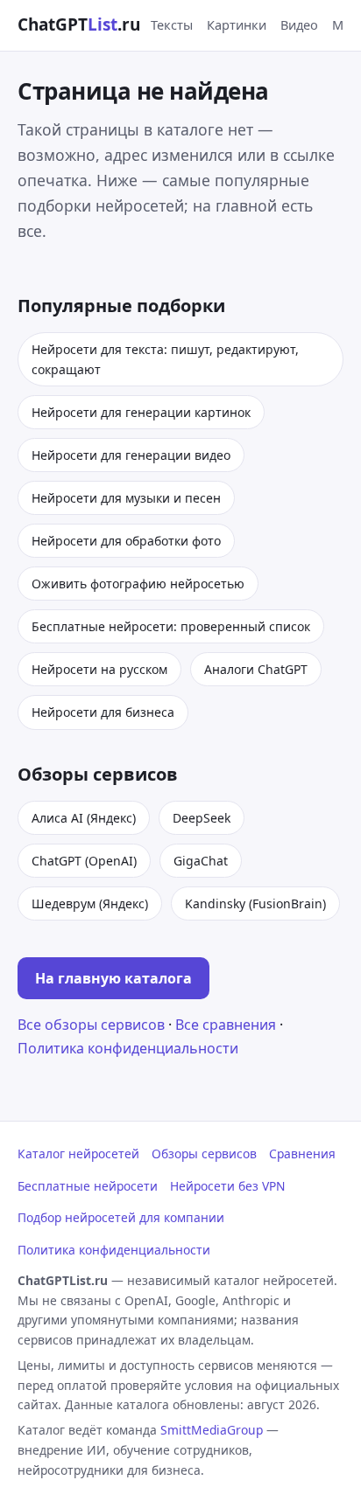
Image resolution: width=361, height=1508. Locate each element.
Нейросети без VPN (227, 1186)
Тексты (172, 24)
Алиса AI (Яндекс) (84, 818)
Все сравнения (225, 1024)
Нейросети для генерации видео (131, 455)
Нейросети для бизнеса (103, 712)
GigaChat (200, 860)
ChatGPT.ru (79, 24)
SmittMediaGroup (211, 1429)
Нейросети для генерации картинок (141, 412)
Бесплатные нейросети (88, 1186)
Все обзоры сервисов (91, 1024)
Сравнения (302, 1153)
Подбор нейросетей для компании (121, 1217)
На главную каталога (113, 978)
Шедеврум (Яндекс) (90, 903)
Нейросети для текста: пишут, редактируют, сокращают (165, 359)
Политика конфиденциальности (128, 1048)
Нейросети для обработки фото (126, 540)
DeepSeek (201, 818)
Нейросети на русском (99, 669)
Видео (299, 24)
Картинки (236, 24)
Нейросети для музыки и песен (126, 498)
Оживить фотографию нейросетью (138, 583)
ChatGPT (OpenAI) (84, 860)
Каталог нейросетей (78, 1153)
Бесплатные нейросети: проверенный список (171, 626)
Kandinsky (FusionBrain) (255, 903)
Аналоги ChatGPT (256, 669)
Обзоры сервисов (204, 1153)
